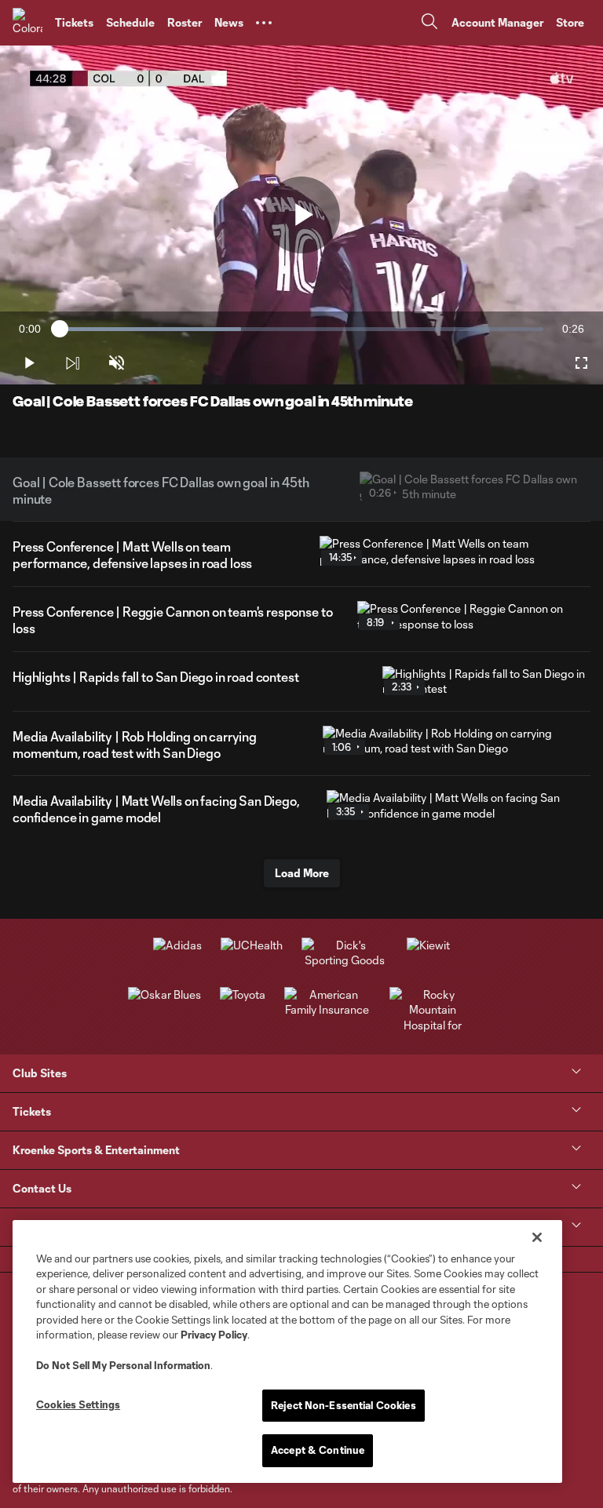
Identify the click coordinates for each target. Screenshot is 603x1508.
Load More (302, 873)
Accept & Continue (317, 1450)
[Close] (537, 1237)
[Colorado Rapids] (27, 23)
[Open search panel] (429, 23)
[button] (264, 23)
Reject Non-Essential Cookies (343, 1405)
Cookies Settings (78, 1404)
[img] (72, 363)
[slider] (301, 329)
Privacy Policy (214, 1334)
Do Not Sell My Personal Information (123, 1365)
